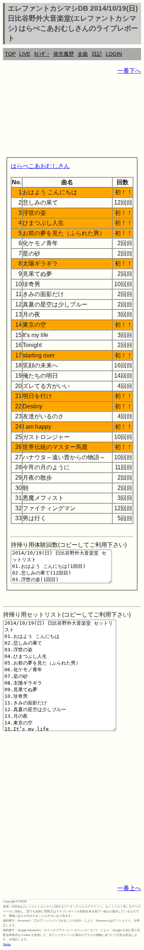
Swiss (7, 944)
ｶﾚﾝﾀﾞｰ (41, 54)
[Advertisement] (72, 117)
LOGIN (114, 54)
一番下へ (129, 71)
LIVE (24, 54)
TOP (10, 54)
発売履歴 (63, 54)
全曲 (83, 54)
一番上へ (129, 888)
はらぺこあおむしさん (40, 166)
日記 (97, 54)
